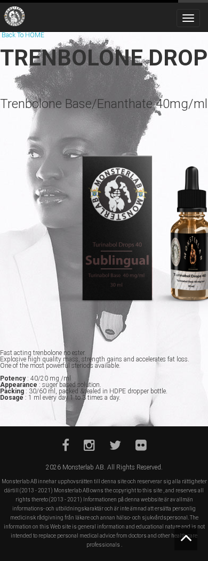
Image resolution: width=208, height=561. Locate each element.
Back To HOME (23, 35)
